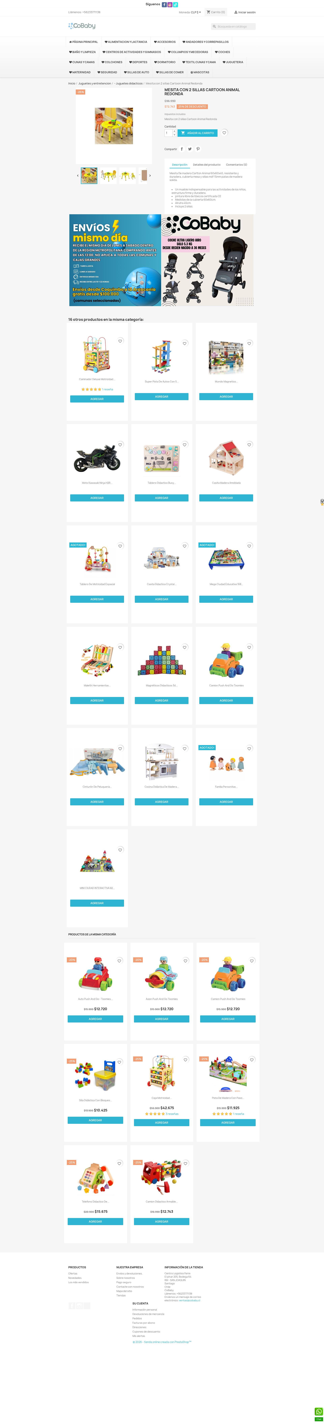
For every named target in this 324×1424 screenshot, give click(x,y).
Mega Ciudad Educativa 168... (226, 584)
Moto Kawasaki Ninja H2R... (97, 482)
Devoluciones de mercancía (148, 1314)
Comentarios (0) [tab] (236, 164)
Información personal (144, 1309)
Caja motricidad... (162, 1097)
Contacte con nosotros (130, 1286)
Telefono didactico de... (95, 1201)
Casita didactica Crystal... (162, 584)
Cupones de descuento (146, 1331)
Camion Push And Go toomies (226, 685)
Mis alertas (138, 1336)
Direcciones (139, 1327)
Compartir (181, 149)
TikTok (87, 1305)
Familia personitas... (226, 786)
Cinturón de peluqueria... (97, 786)
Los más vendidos (78, 1282)
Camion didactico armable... (162, 1201)
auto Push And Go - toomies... (95, 999)
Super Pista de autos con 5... (162, 381)
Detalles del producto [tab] (207, 164)
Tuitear (189, 149)
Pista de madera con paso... (228, 1097)
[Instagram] (169, 4)
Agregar (97, 399)
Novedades (75, 1277)
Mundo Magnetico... (226, 381)
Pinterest (198, 149)
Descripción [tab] (179, 164)
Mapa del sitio (124, 1291)
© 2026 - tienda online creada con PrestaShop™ (162, 1342)
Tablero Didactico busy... (162, 482)
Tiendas (121, 1295)
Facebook (72, 1305)
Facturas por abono (143, 1322)
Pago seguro (123, 1282)
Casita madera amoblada (226, 482)
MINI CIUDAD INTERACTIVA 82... (97, 888)
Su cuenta (140, 1303)
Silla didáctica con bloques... (95, 1100)
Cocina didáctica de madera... (162, 786)
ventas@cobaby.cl (189, 1300)
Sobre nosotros (125, 1277)
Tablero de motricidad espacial (97, 584)
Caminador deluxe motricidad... (97, 379)
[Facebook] (164, 4)
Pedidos (137, 1318)
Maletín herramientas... (97, 685)
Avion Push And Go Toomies (162, 999)
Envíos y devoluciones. (129, 1273)
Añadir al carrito (197, 133)
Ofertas (72, 1273)
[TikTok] (175, 4)
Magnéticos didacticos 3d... (162, 685)
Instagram (79, 1305)
